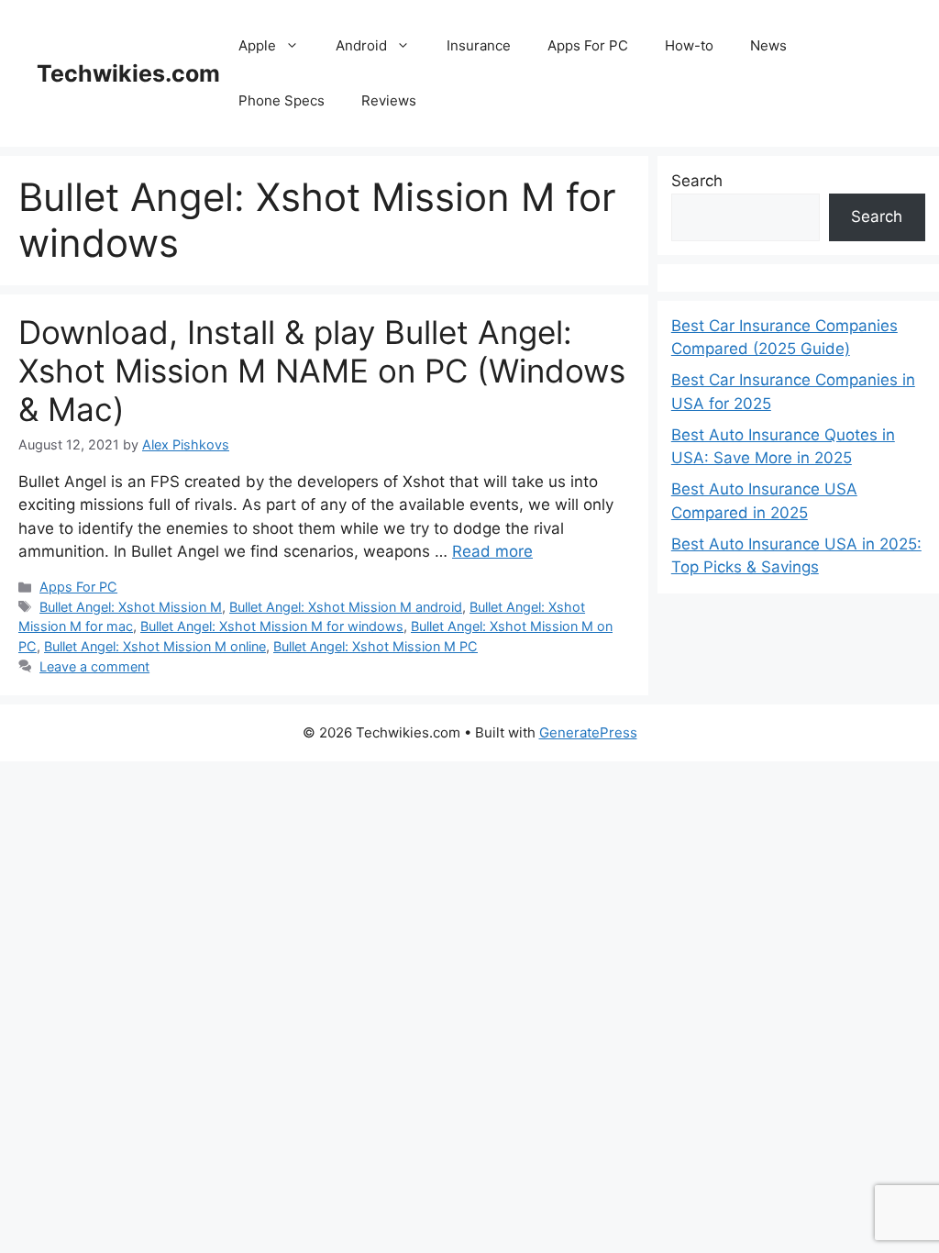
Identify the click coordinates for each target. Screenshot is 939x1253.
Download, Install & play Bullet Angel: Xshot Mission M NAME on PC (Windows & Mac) (321, 370)
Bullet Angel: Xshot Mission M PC (375, 646)
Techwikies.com (128, 73)
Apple (257, 45)
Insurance (479, 45)
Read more (492, 551)
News (768, 45)
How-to (689, 45)
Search (697, 181)
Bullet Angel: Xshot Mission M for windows (271, 626)
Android (361, 45)
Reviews (388, 100)
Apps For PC (587, 45)
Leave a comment (94, 666)
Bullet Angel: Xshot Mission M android (345, 607)
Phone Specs (281, 100)
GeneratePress (588, 732)
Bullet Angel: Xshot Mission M (130, 607)
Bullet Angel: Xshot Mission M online (155, 646)
